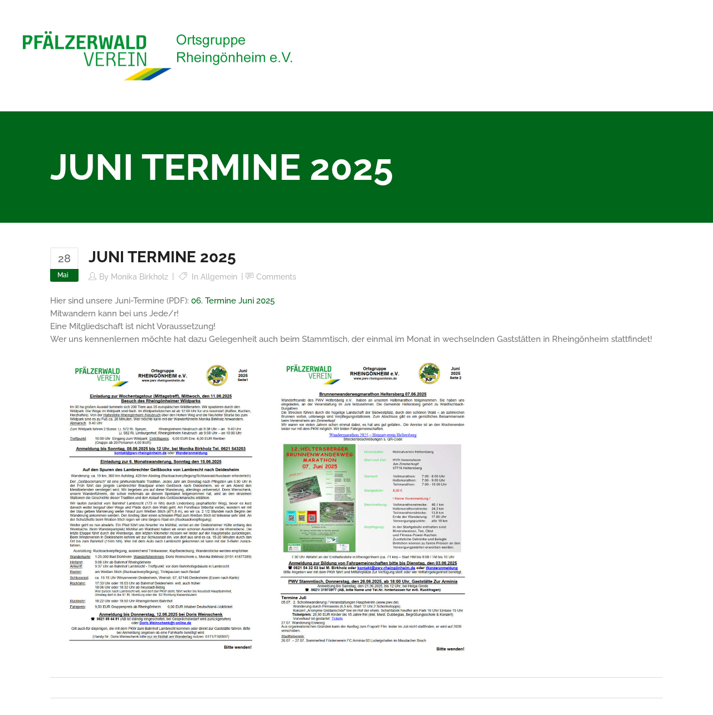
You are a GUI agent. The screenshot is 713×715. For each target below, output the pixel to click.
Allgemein (219, 276)
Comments (276, 276)
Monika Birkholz (139, 276)
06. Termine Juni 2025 (233, 301)
